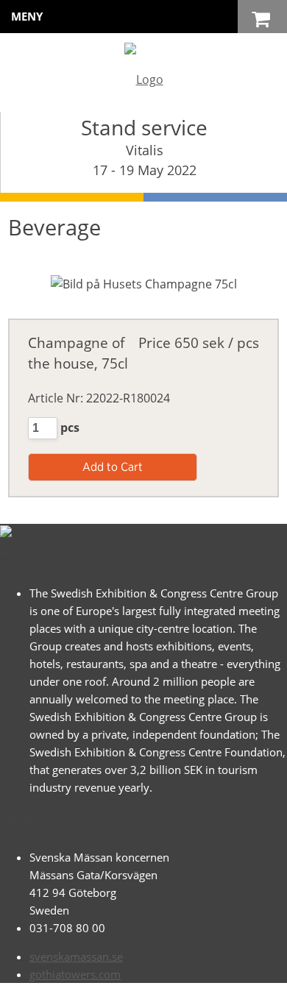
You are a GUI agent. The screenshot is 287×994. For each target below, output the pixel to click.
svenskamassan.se (76, 956)
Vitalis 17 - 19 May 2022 (144, 160)
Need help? (160, 976)
